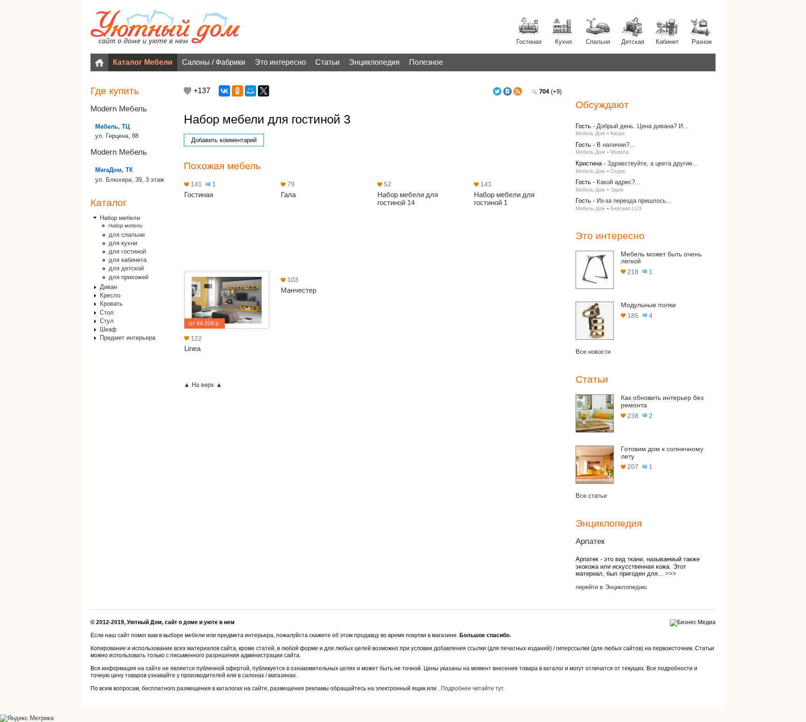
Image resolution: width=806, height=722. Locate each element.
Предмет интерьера (127, 337)
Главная (99, 62)
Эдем (617, 190)
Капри (618, 133)
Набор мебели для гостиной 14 (407, 198)
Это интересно (280, 62)
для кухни (123, 243)
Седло (618, 171)
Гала (288, 195)
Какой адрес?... (618, 182)
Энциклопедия (374, 62)
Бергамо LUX (626, 208)
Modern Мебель (118, 108)
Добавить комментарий (224, 140)
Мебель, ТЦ (112, 126)
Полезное (426, 62)
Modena (620, 152)
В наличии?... (616, 144)
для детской (126, 268)
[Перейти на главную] (165, 28)
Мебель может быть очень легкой (661, 257)
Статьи (327, 62)
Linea (192, 348)
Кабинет (667, 41)
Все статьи (591, 495)
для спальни (127, 234)
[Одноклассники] (237, 90)
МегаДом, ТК (114, 169)
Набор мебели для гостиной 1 (504, 198)
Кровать (111, 303)
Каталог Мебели (143, 62)
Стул (107, 320)
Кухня (563, 41)
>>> (670, 573)
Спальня (598, 41)
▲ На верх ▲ (203, 384)
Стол (107, 312)
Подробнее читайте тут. (473, 688)
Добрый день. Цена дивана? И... (642, 126)
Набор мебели (120, 217)
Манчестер (298, 290)
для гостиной (127, 251)
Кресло (110, 295)
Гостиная (529, 41)
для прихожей (128, 277)
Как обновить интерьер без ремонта (662, 401)
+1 (187, 91)
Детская (632, 41)
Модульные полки (648, 305)
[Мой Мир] (250, 90)
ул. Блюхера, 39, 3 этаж (129, 179)
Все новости (593, 351)
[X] (263, 90)
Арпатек (590, 541)
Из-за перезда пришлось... (634, 200)
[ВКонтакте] (224, 90)
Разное (702, 41)
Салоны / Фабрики (213, 62)
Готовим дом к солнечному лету (662, 452)
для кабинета (127, 259)
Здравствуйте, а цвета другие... (652, 163)
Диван (108, 286)
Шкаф (108, 329)
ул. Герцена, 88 (117, 135)
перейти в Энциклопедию (611, 587)
